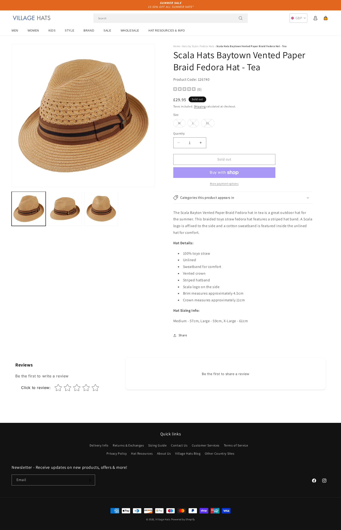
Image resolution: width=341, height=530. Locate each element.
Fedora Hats (207, 46)
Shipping (200, 106)
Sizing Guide (157, 445)
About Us (164, 453)
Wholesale (130, 30)
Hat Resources (142, 453)
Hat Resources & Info (166, 30)
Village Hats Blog (187, 453)
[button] (325, 18)
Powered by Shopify (183, 519)
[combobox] (170, 18)
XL (210, 124)
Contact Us (179, 445)
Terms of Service (236, 445)
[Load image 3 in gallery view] (101, 209)
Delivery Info (99, 445)
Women (33, 30)
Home (176, 46)
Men (15, 30)
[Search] (240, 18)
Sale (107, 30)
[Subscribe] (90, 480)
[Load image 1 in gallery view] (29, 209)
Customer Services (205, 445)
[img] (184, 89)
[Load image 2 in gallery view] (65, 209)
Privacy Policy (116, 453)
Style (69, 30)
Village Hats (162, 519)
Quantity (179, 133)
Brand (89, 30)
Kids (51, 30)
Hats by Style (190, 46)
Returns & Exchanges (128, 445)
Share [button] (183, 335)
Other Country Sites (219, 453)
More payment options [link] (224, 183)
